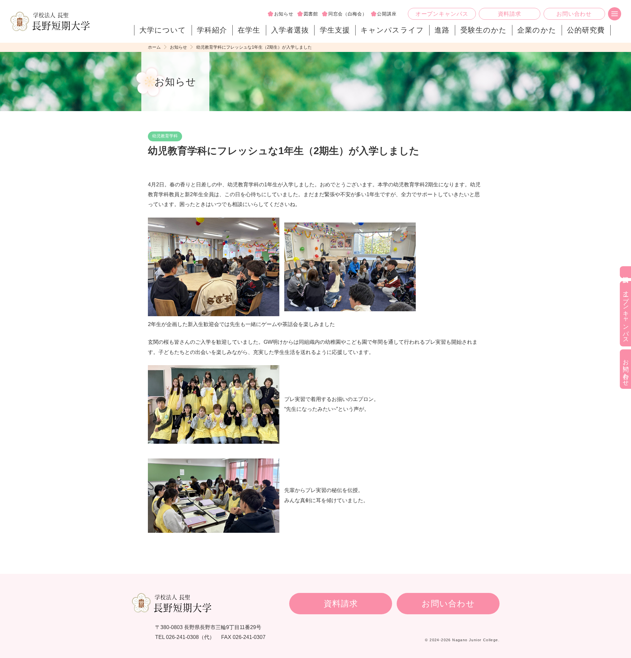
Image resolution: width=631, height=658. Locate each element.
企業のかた (536, 30)
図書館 (311, 13)
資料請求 (509, 14)
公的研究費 (586, 30)
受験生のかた (483, 30)
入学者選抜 (290, 30)
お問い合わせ (574, 14)
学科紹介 (212, 30)
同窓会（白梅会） (347, 13)
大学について (162, 30)
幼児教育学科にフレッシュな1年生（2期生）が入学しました (254, 47)
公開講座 (386, 13)
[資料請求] (625, 272)
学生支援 (335, 30)
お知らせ (283, 13)
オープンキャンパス (441, 14)
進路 (442, 30)
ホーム (154, 47)
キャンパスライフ (392, 30)
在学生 (249, 30)
